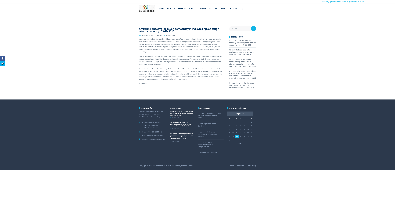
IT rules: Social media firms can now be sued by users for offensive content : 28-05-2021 (241, 85)
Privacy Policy (251, 166)
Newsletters (205, 9)
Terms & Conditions (236, 166)
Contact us (233, 9)
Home (161, 9)
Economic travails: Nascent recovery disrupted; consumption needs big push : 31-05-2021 (242, 42)
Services (182, 9)
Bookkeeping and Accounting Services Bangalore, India (205, 144)
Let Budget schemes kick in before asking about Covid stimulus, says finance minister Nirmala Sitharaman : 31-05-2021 (242, 62)
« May (240, 143)
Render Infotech (187, 166)
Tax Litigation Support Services (207, 125)
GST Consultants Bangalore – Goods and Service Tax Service (209, 115)
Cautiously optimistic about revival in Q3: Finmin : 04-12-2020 (332, 2)
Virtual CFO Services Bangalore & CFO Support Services (207, 134)
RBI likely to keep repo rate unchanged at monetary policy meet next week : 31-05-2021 (241, 52)
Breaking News (170, 35)
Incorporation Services (208, 153)
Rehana (159, 35)
